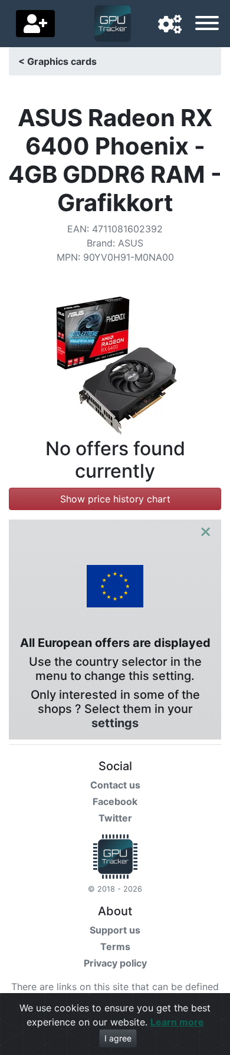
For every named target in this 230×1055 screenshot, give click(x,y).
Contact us (115, 785)
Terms (115, 946)
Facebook (115, 801)
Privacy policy (115, 963)
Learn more (177, 1022)
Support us (115, 930)
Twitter (115, 818)
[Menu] (207, 24)
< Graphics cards (57, 61)
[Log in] (35, 23)
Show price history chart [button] (115, 499)
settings (115, 723)
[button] (170, 25)
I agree (118, 1038)
